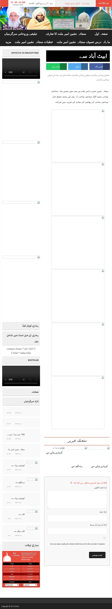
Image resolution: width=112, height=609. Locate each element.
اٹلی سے (21, 514)
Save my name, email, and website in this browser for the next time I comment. (77, 544)
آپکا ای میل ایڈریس (98, 525)
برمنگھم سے (76, 466)
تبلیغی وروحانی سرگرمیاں (20, 33)
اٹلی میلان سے (19, 531)
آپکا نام (103, 512)
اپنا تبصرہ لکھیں (100, 487)
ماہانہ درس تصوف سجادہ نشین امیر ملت (83, 42)
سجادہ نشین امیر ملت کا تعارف (66, 33)
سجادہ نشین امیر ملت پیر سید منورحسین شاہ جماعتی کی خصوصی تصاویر (15, 449)
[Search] (4, 3)
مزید (8, 42)
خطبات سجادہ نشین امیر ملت (34, 42)
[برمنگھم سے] (77, 454)
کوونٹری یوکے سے (99, 466)
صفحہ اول (101, 33)
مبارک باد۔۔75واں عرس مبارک (77, 3)
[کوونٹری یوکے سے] (99, 454)
